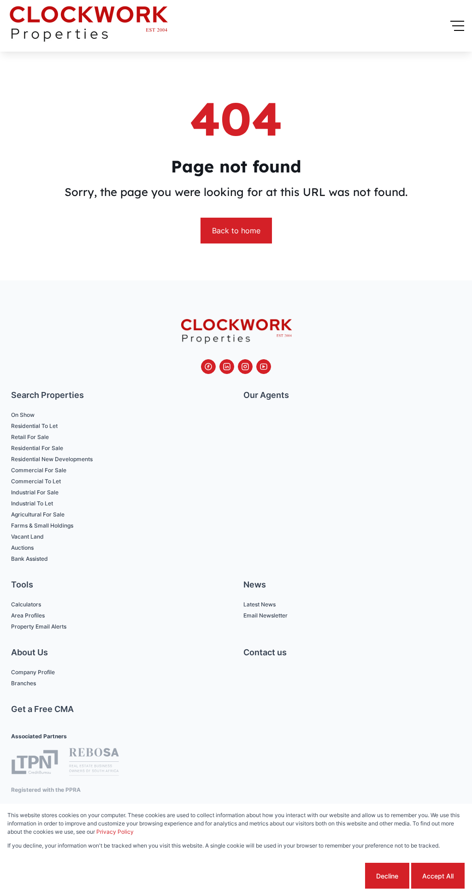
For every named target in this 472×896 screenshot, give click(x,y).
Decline (387, 876)
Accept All (438, 876)
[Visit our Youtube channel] (263, 366)
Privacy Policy (115, 831)
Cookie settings (328, 876)
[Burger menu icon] (457, 25)
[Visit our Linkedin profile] (226, 366)
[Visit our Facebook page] (208, 366)
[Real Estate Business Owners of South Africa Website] (94, 763)
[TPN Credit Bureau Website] (34, 763)
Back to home (236, 230)
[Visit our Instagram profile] (245, 366)
